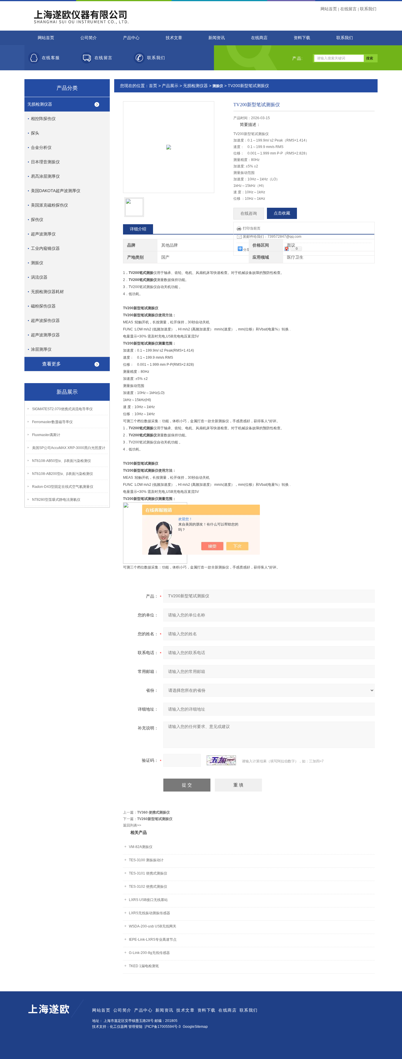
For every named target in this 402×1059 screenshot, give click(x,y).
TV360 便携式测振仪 (153, 812)
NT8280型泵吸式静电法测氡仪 (56, 500)
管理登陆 (135, 1027)
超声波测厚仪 (43, 234)
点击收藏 (282, 213)
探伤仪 (37, 219)
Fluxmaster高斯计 (46, 435)
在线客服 (51, 58)
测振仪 (37, 262)
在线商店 (259, 38)
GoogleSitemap (195, 1027)
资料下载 (302, 38)
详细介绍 (138, 229)
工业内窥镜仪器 (45, 248)
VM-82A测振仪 (140, 847)
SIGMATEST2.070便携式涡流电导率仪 (62, 409)
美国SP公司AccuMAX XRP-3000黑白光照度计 (68, 448)
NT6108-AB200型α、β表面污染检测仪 (62, 474)
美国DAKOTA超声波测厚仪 (55, 190)
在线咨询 (248, 213)
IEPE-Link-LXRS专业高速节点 (153, 939)
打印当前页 (251, 228)
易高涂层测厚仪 (45, 176)
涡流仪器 (39, 277)
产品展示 (170, 85)
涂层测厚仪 (41, 349)
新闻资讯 (216, 38)
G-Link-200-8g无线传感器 (149, 953)
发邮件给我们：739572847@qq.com (272, 237)
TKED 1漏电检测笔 (144, 966)
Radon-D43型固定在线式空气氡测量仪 (62, 487)
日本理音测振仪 (45, 161)
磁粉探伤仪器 (43, 306)
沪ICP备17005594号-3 (162, 1027)
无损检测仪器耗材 (47, 291)
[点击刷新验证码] (221, 760)
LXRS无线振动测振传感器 (149, 913)
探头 (35, 133)
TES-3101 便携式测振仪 (148, 873)
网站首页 (328, 8)
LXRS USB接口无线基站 (148, 900)
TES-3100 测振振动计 (146, 860)
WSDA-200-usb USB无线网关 (152, 926)
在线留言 (348, 8)
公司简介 (88, 38)
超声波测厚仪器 (45, 335)
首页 (153, 85)
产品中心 (131, 38)
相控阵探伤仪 (43, 118)
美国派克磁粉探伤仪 (49, 205)
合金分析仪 (41, 147)
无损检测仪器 (39, 104)
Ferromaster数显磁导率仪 (52, 422)
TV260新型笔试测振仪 (154, 819)
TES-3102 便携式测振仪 (148, 887)
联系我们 (368, 8)
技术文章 (174, 38)
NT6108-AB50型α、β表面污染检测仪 (61, 461)
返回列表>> (132, 825)
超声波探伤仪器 (45, 320)
